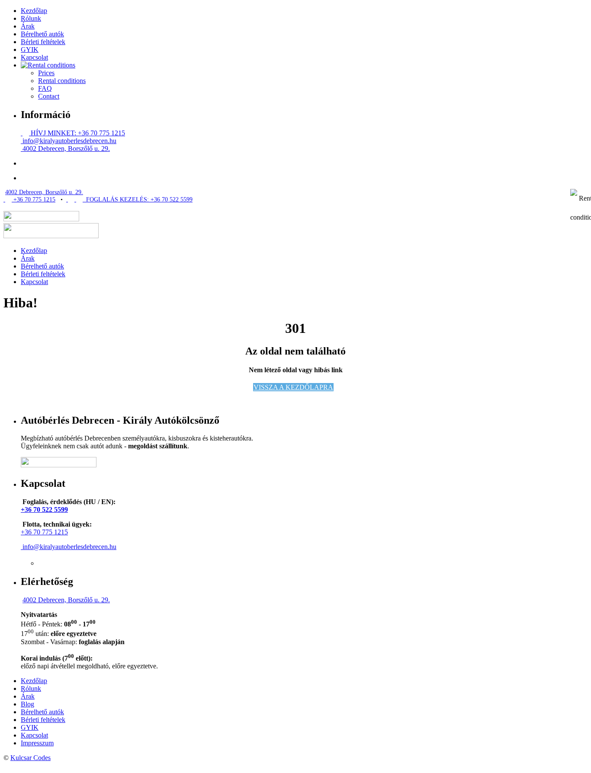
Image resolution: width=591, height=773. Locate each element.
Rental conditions (62, 80)
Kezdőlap (34, 10)
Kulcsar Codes (30, 757)
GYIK (30, 49)
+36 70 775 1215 (33, 199)
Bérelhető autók (42, 34)
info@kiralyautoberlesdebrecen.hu (68, 140)
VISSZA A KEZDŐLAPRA (293, 387)
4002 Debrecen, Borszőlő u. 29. (65, 148)
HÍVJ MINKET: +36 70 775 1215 (77, 133)
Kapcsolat (34, 57)
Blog (27, 704)
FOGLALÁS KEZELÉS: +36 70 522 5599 (138, 199)
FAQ (45, 88)
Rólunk (31, 18)
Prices (46, 73)
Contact (48, 96)
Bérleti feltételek (43, 41)
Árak (28, 26)
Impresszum (37, 743)
